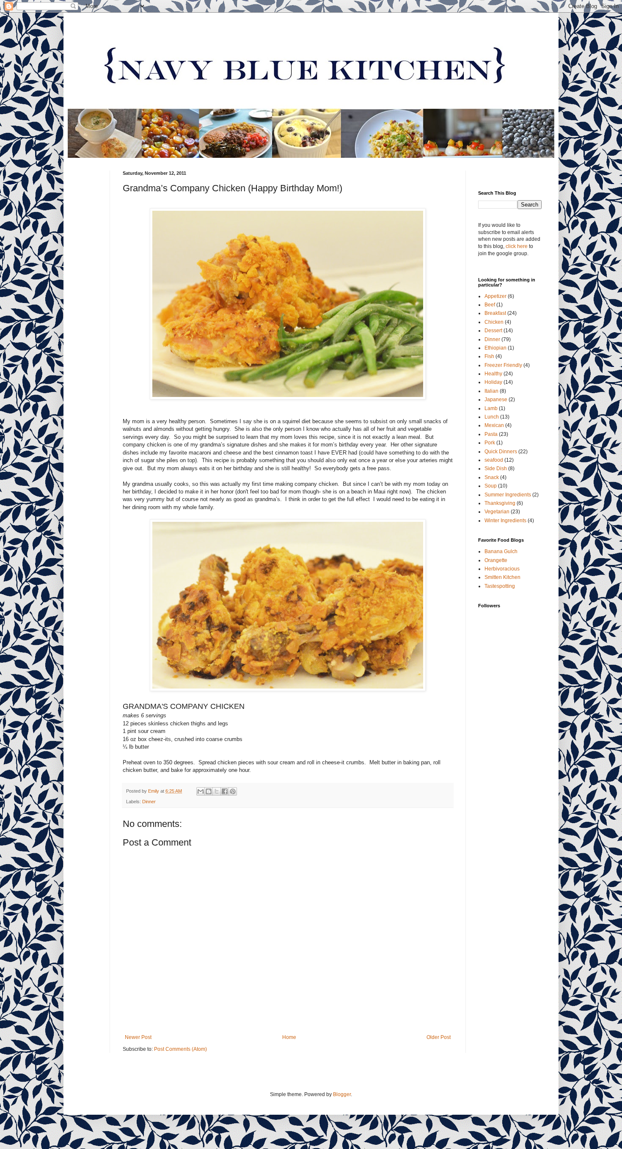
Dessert (493, 330)
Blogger (342, 1094)
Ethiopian (495, 348)
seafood (493, 460)
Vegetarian (496, 512)
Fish (489, 356)
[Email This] (200, 791)
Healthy (493, 374)
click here (517, 246)
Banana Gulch (500, 551)
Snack (491, 477)
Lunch (491, 417)
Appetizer (495, 296)
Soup (490, 486)
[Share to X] (216, 791)
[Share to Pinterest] (232, 791)
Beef (489, 305)
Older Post (439, 1037)
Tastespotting (499, 586)
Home (289, 1037)
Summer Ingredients (507, 495)
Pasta (491, 434)
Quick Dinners (500, 452)
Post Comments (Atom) (180, 1049)
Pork (489, 443)
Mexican (494, 425)
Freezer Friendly (503, 365)
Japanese (495, 399)
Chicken (494, 322)
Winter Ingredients (505, 521)
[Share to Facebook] (224, 791)
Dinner (149, 801)
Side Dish (495, 468)
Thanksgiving (499, 503)
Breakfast (495, 313)
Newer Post (138, 1037)
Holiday (493, 382)
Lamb (491, 408)
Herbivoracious (502, 569)
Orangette (495, 560)
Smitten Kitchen (502, 577)
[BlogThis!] (208, 791)
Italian (491, 391)
